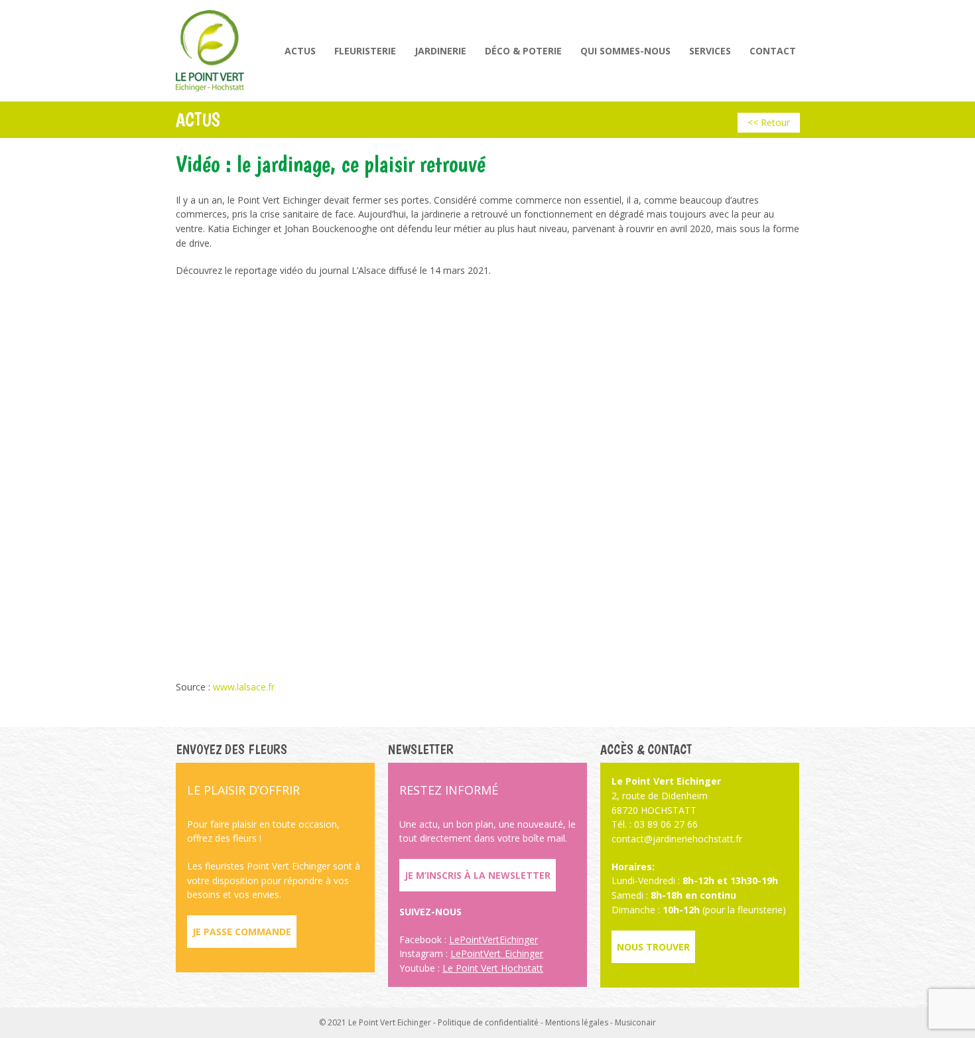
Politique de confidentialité (488, 1022)
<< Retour (769, 122)
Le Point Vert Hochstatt (492, 968)
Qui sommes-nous (625, 50)
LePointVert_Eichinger (496, 953)
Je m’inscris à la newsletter (478, 875)
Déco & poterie (523, 50)
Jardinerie (440, 50)
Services (710, 50)
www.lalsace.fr (244, 687)
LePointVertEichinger (493, 939)
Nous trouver (653, 947)
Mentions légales (576, 1022)
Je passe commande (241, 931)
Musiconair (635, 1022)
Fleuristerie (365, 50)
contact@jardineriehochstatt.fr (677, 838)
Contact (772, 50)
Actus (300, 50)
